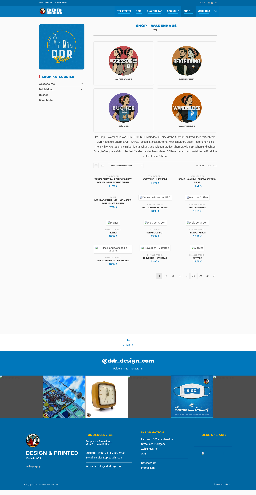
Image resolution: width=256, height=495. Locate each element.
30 (207, 275)
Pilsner (113, 233)
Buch (113, 197)
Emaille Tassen (155, 204)
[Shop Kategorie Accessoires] (124, 63)
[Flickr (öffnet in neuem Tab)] (212, 2)
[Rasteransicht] (96, 165)
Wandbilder (113, 176)
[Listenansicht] (102, 165)
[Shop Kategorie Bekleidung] (187, 63)
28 (193, 275)
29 (200, 275)
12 (206, 166)
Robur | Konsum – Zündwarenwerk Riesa (197, 180)
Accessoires (47, 83)
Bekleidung (46, 89)
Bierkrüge (155, 230)
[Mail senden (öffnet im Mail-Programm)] (215, 2)
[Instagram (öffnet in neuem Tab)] (208, 2)
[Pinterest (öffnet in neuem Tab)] (205, 2)
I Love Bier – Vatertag (155, 258)
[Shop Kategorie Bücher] (124, 110)
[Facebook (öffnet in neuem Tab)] (201, 2)
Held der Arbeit (155, 233)
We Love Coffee (197, 207)
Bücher (43, 94)
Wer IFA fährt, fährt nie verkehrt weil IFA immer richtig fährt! (113, 180)
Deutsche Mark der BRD (155, 207)
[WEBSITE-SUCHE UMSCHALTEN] (215, 11)
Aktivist (197, 258)
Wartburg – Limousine (155, 179)
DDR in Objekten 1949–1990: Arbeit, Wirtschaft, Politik (113, 201)
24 (210, 166)
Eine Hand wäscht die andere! (113, 260)
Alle (215, 166)
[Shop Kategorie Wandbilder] (187, 110)
